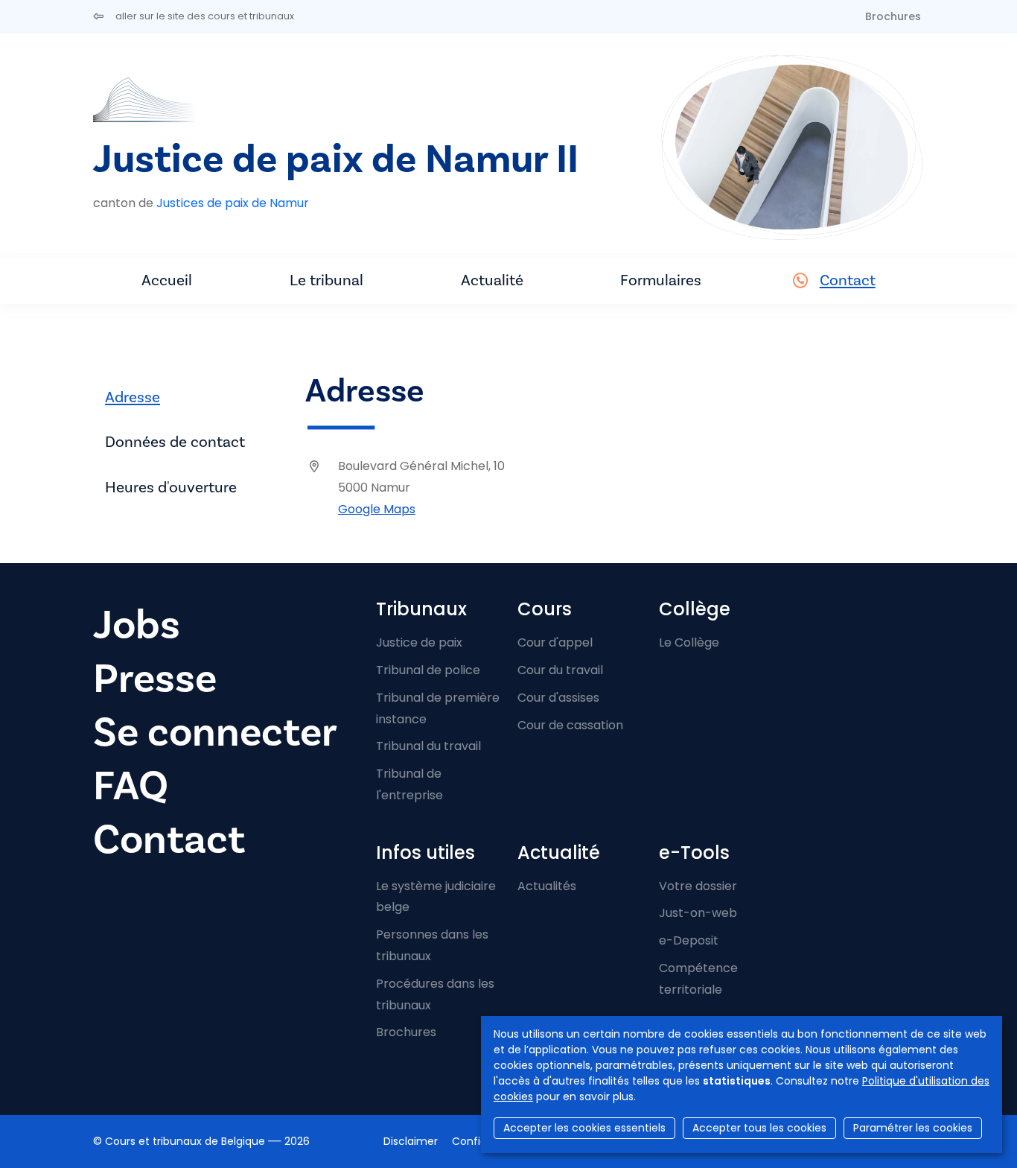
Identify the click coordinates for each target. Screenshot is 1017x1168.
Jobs (136, 625)
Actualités (546, 886)
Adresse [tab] (132, 397)
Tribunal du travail (428, 746)
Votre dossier (698, 886)
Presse (155, 679)
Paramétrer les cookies (912, 1127)
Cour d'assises (558, 697)
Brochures (893, 16)
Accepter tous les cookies (759, 1127)
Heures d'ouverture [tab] (171, 487)
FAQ (130, 786)
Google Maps (376, 509)
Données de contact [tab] (175, 442)
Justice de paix (419, 642)
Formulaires (660, 280)
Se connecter (215, 732)
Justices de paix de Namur (232, 203)
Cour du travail (560, 670)
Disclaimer (410, 1141)
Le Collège (689, 642)
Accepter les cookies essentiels (584, 1127)
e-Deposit (688, 940)
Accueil (166, 280)
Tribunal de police (428, 670)
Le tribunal (326, 280)
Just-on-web (698, 912)
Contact (848, 280)
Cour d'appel (555, 642)
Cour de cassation (570, 725)
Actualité (492, 280)
